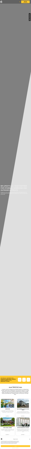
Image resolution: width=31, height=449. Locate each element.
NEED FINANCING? (29, 17)
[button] (29, 439)
